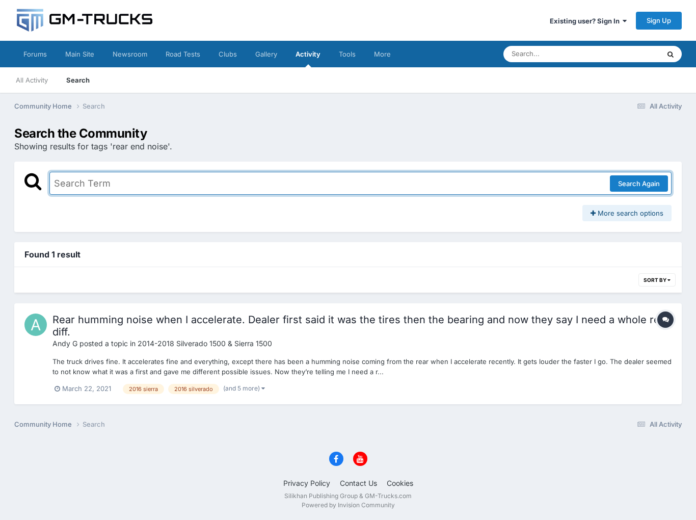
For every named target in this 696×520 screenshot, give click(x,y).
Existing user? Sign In (586, 21)
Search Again (639, 183)
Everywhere (628, 54)
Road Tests (183, 54)
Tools (347, 54)
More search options (629, 213)
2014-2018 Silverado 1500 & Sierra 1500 (205, 343)
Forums (35, 54)
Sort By (655, 280)
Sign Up (659, 20)
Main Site (79, 54)
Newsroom (130, 54)
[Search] (670, 54)
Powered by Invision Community (348, 505)
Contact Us (358, 483)
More (382, 54)
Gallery (266, 54)
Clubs (228, 54)
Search (78, 80)
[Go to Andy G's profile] (35, 325)
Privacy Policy (306, 483)
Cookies (400, 483)
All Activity (32, 80)
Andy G (64, 343)
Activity (308, 54)
